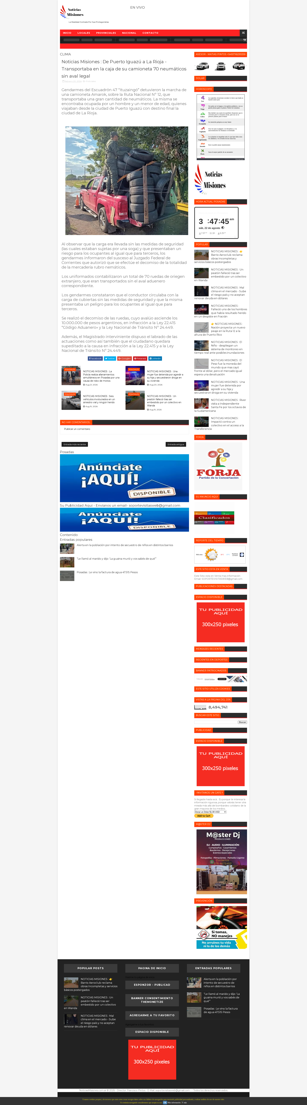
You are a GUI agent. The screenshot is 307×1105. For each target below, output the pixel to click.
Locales (84, 32)
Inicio (67, 32)
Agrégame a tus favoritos (139, 1024)
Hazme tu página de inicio (140, 977)
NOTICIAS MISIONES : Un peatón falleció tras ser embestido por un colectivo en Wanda (164, 401)
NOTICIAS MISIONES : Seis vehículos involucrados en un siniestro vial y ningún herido (99, 399)
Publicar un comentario (77, 429)
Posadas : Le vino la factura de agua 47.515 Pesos (107, 572)
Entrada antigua (176, 444)
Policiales (91, 81)
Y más (184, 1102)
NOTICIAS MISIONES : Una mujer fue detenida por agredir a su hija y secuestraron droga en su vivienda (165, 376)
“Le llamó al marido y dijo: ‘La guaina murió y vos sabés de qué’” (116, 558)
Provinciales (106, 32)
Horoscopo (239, 159)
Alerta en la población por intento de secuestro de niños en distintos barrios (125, 545)
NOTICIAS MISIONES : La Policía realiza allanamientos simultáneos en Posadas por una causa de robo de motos (101, 376)
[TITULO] (124, 501)
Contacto (150, 32)
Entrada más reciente (75, 444)
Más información (174, 1102)
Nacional (129, 32)
